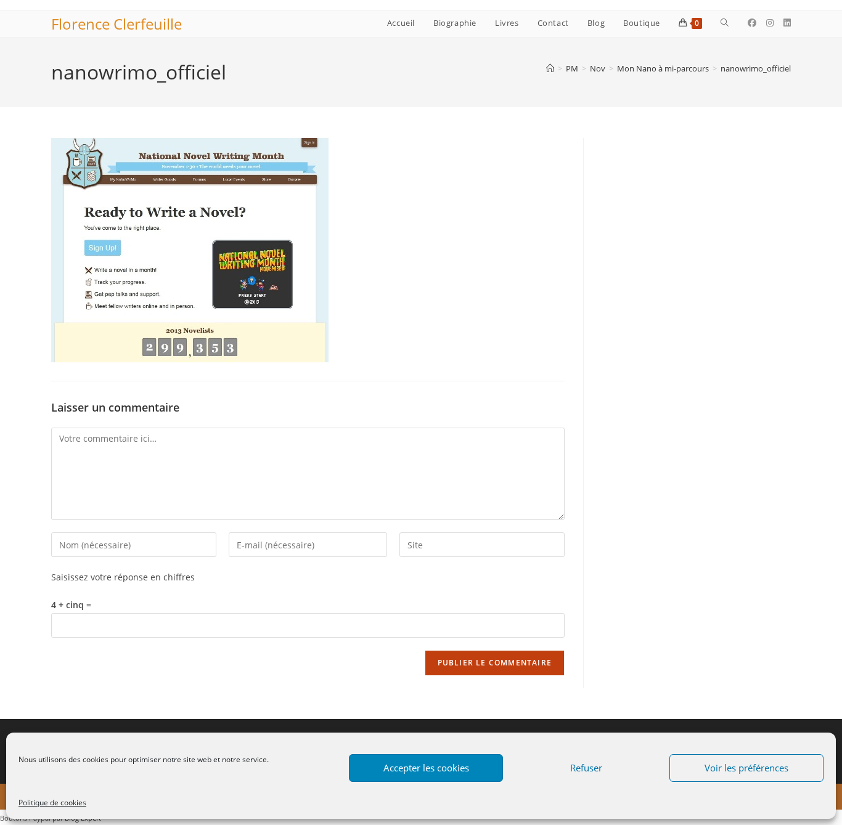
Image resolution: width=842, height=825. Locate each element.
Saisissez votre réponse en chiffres (123, 577)
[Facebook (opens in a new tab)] (752, 22)
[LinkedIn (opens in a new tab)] (787, 22)
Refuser (586, 768)
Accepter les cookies (426, 768)
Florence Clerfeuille (116, 24)
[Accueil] (550, 68)
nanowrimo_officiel (756, 68)
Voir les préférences (746, 768)
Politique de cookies (52, 802)
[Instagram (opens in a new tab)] (770, 22)
